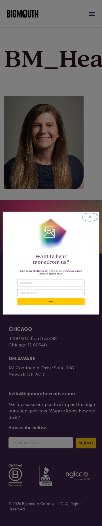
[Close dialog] (90, 217)
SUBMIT (51, 301)
